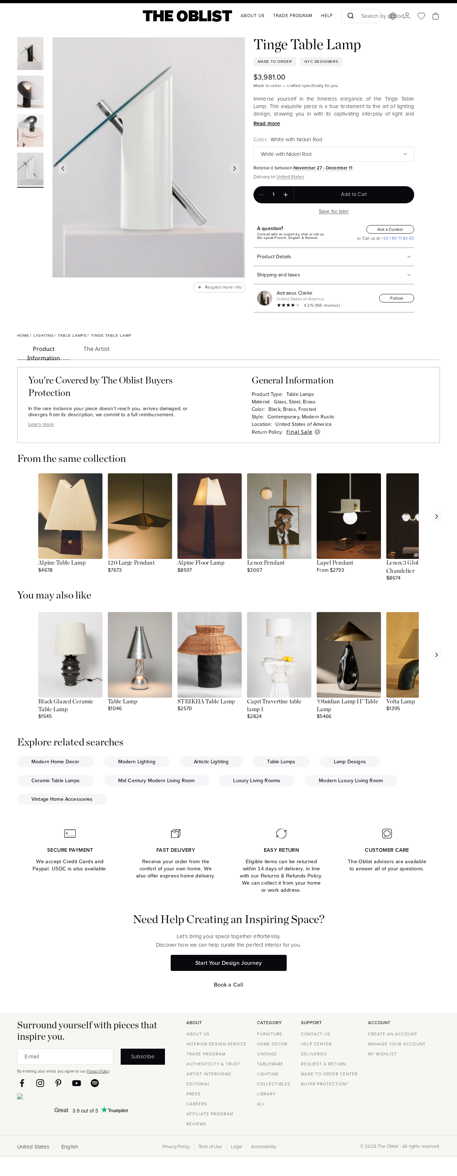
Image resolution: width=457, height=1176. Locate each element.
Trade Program (292, 15)
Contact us (315, 1034)
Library (266, 1094)
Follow (396, 298)
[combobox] (360, 16)
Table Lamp (122, 701)
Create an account (392, 1034)
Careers (196, 1104)
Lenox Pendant (266, 563)
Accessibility (263, 1147)
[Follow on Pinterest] (58, 1083)
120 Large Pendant (131, 563)
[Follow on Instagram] (40, 1083)
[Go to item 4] (30, 170)
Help (327, 15)
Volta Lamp (400, 701)
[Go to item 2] (30, 93)
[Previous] (62, 168)
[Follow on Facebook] (22, 1083)
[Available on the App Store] (52, 1098)
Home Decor (272, 1044)
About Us (198, 1034)
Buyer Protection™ (324, 1084)
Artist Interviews (208, 1074)
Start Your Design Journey (228, 963)
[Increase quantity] (285, 194)
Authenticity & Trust (213, 1064)
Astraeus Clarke (294, 293)
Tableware (270, 1064)
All (261, 1104)
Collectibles (273, 1084)
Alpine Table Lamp (62, 563)
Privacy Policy (98, 1071)
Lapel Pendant (335, 563)
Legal (236, 1147)
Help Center (316, 1044)
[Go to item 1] (30, 54)
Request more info (219, 287)
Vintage (267, 1054)
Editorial (198, 1084)
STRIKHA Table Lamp (206, 701)
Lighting (268, 1074)
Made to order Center (329, 1074)
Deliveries (314, 1054)
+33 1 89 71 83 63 (397, 238)
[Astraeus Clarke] (266, 298)
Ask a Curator (390, 229)
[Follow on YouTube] (76, 1083)
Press (193, 1094)
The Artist (97, 349)
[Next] (235, 168)
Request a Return (323, 1064)
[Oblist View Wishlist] (421, 16)
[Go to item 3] (30, 131)
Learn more (41, 424)
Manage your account (397, 1044)
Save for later (334, 211)
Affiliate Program (209, 1114)
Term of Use (210, 1147)
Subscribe (143, 1056)
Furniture (269, 1034)
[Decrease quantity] (261, 194)
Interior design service (216, 1044)
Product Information (43, 352)
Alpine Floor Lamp (201, 563)
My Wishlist (382, 1054)
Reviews (196, 1124)
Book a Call (228, 985)
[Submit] (350, 16)
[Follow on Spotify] (95, 1083)
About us (253, 15)
